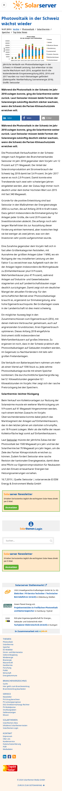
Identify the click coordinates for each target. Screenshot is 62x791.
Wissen (6, 715)
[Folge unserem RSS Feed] (14, 757)
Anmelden (11, 507)
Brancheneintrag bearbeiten (14, 689)
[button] (11, 118)
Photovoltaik (28, 29)
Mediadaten (8, 749)
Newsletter (7, 697)
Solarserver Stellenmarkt (30, 585)
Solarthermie (43, 29)
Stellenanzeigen (9, 712)
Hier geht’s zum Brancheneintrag (16, 686)
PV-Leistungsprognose (12, 702)
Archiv (16, 29)
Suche (5, 684)
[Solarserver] (34, 5)
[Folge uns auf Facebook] (9, 757)
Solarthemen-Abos (10, 723)
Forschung (7, 668)
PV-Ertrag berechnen (11, 699)
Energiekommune (10, 675)
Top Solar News (20, 32)
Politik (5, 670)
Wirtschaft (7, 673)
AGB (4, 746)
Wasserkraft (8, 662)
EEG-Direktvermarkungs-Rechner (16, 704)
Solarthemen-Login (10, 728)
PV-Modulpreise (9, 707)
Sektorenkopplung (10, 655)
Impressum (7, 736)
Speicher (6, 32)
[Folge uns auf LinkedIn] (4, 757)
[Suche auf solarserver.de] (51, 540)
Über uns (6, 739)
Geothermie (8, 665)
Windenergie (8, 657)
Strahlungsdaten (9, 710)
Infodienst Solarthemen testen (15, 725)
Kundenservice (9, 741)
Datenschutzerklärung (12, 744)
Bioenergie (7, 660)
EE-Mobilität (8, 649)
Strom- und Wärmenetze (13, 652)
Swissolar (12, 439)
